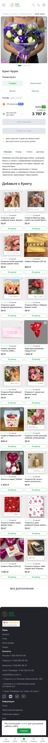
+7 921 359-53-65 (26, 670)
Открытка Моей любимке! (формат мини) (11, 393)
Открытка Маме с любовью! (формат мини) (36, 306)
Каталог (5, 634)
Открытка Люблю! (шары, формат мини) (11, 524)
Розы (4, 638)
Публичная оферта (10, 714)
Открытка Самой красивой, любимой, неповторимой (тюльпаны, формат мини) (36, 437)
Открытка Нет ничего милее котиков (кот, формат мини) (33, 480)
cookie (24, 723)
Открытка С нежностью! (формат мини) (34, 393)
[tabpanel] (24, 39)
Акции (5, 647)
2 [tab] (22, 65)
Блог (4, 718)
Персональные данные (12, 710)
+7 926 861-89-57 (19, 665)
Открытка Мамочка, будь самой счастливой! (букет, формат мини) (35, 219)
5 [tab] (27, 65)
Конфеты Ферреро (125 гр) (35, 261)
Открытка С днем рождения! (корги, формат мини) (11, 219)
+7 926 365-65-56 (18, 655)
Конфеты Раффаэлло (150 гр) (11, 437)
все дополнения (22, 588)
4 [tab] (26, 65)
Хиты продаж (8, 643)
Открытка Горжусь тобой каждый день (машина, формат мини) (35, 567)
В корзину (12, 229)
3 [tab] (24, 65)
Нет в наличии (24, 122)
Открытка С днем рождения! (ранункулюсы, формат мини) (11, 306)
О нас (4, 706)
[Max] (44, 5)
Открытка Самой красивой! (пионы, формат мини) (12, 262)
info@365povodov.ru (11, 674)
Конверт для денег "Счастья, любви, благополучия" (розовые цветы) (10, 349)
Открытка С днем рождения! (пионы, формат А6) (35, 524)
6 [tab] (29, 65)
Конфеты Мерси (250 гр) (11, 566)
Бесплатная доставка (11, 114)
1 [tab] (19, 65)
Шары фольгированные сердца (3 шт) (34, 349)
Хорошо (24, 731)
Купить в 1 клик (24, 131)
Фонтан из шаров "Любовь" (11, 479)
